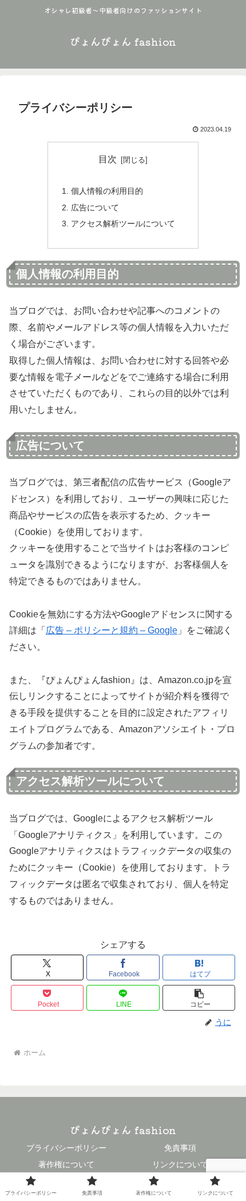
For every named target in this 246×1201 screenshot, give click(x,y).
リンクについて (180, 1164)
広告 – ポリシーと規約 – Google (111, 630)
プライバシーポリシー (66, 1147)
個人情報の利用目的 (107, 190)
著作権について (66, 1164)
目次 (107, 159)
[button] (198, 998)
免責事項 (180, 1147)
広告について (95, 207)
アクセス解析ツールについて (123, 223)
